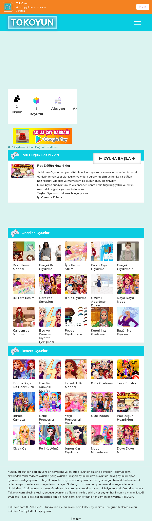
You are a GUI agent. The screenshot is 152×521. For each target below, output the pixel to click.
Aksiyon (58, 108)
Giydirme (20, 147)
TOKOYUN (32, 22)
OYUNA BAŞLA (117, 158)
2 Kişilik (17, 109)
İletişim (76, 519)
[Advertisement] (76, 61)
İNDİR (142, 6)
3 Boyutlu (36, 111)
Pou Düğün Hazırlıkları (43, 147)
